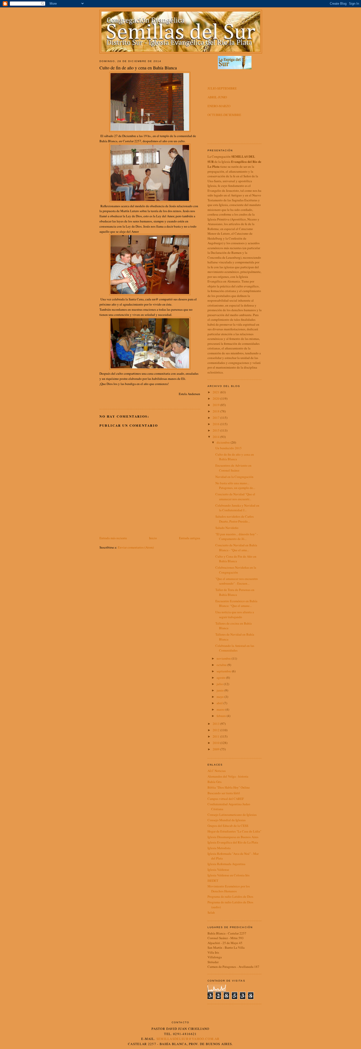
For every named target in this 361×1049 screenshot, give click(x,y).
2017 (216, 417)
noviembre (224, 658)
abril (220, 703)
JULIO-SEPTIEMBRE (222, 88)
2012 (216, 730)
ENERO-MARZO (219, 106)
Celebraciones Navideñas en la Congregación (235, 570)
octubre (222, 665)
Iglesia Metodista (219, 848)
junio (220, 690)
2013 (216, 723)
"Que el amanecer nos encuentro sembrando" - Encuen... (236, 581)
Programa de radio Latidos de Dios (230, 896)
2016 (216, 424)
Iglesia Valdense (218, 869)
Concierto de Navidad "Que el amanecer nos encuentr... (235, 496)
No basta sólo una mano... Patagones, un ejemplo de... (235, 485)
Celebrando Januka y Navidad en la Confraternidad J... (237, 507)
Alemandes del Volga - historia (228, 776)
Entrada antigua (189, 538)
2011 (216, 736)
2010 (216, 743)
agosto (221, 677)
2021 (216, 392)
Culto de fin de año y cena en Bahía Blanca (234, 456)
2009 (216, 749)
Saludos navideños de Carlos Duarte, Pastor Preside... (234, 519)
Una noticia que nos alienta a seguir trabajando (234, 614)
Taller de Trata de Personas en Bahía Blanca (234, 592)
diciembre (224, 442)
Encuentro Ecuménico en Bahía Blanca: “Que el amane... (236, 603)
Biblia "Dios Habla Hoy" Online (229, 787)
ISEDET (213, 880)
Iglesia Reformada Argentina (226, 864)
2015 (216, 430)
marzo (221, 709)
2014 (216, 437)
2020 (216, 398)
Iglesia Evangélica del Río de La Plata (233, 842)
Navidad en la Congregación (234, 476)
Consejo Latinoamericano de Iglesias (232, 814)
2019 (216, 405)
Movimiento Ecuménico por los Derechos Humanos (229, 888)
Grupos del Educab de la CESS (228, 825)
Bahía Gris (215, 782)
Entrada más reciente (113, 538)
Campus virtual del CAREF (226, 798)
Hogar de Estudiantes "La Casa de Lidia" (234, 831)
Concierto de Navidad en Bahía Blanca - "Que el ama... (236, 547)
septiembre (224, 671)
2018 (216, 411)
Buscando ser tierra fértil (224, 793)
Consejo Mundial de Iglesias (227, 820)
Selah (211, 912)
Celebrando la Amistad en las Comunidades (234, 648)
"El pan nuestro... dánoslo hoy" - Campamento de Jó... (236, 536)
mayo (220, 696)
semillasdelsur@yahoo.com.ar (188, 1038)
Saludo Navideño (226, 527)
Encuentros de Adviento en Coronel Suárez (233, 468)
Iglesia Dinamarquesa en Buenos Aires (233, 837)
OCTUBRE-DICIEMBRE (224, 115)
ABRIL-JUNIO (217, 97)
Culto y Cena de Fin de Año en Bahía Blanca (235, 558)
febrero (222, 716)
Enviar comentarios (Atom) (136, 547)
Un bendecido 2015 (228, 448)
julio (220, 684)
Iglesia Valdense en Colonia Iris (229, 875)
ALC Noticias (217, 770)
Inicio (153, 538)
